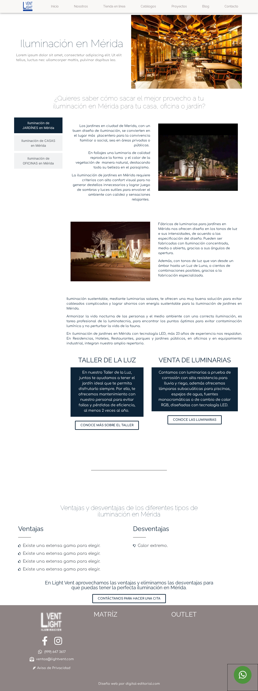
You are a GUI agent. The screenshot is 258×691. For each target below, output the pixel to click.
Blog (205, 6)
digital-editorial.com (143, 684)
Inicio (55, 6)
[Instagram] (58, 640)
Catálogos (148, 6)
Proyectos (179, 6)
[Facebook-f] (44, 640)
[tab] (38, 125)
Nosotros (81, 6)
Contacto (231, 6)
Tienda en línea (114, 6)
